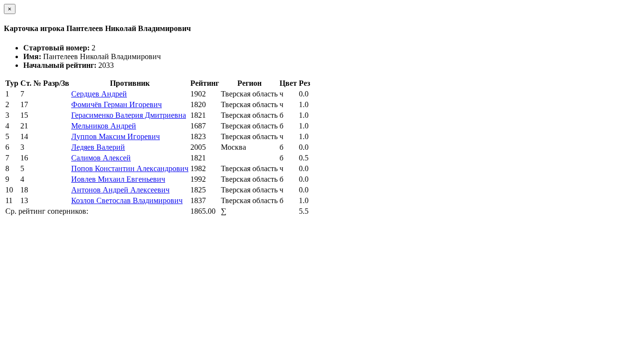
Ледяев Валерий (98, 147)
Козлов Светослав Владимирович (127, 200)
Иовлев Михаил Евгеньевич (118, 179)
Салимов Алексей (101, 158)
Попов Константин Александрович (129, 168)
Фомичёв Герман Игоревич (116, 104)
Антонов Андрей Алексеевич (120, 190)
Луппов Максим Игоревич (115, 136)
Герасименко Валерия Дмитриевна (128, 115)
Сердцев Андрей (99, 94)
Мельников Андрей (103, 126)
